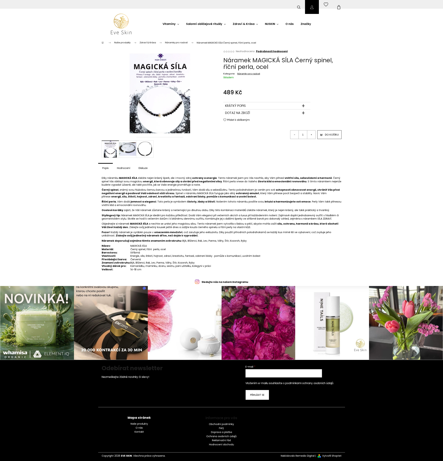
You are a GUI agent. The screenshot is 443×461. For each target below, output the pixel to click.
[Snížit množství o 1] (294, 134)
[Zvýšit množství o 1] (311, 134)
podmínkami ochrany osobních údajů (309, 383)
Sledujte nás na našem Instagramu (225, 282)
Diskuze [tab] (143, 168)
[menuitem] (171, 24)
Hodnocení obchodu (221, 444)
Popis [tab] (105, 168)
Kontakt (139, 432)
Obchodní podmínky (221, 424)
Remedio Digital (305, 456)
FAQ (221, 428)
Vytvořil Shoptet (332, 456)
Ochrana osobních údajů (221, 436)
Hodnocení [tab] (123, 168)
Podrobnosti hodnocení (272, 51)
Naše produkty (139, 424)
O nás (139, 428)
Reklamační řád (221, 440)
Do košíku (332, 134)
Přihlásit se (257, 395)
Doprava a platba (221, 432)
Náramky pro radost (248, 73)
